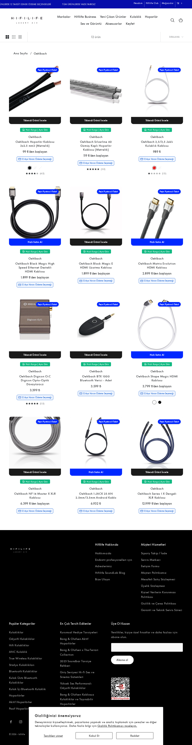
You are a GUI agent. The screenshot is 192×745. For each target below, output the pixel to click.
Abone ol (122, 659)
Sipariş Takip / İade (154, 553)
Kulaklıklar (16, 632)
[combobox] (180, 3)
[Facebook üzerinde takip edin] (11, 722)
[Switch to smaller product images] (13, 37)
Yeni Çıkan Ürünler (113, 17)
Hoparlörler (17, 695)
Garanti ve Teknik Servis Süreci (161, 610)
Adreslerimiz (103, 566)
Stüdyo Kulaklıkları (21, 664)
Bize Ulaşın (102, 579)
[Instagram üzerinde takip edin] (20, 722)
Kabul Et (94, 735)
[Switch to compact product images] (20, 37)
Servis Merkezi (150, 559)
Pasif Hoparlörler (20, 708)
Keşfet (130, 23)
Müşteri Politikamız (154, 572)
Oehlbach (35, 136)
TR (178, 3)
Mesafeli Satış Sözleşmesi (158, 579)
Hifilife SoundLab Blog (110, 572)
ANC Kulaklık (18, 651)
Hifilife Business (85, 17)
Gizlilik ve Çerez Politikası (158, 603)
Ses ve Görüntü (91, 23)
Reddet (134, 735)
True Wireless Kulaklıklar (25, 658)
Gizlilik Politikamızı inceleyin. (117, 725)
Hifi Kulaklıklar (19, 645)
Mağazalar (168, 3)
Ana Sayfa (21, 53)
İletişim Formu (150, 566)
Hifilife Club (152, 3)
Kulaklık (135, 17)
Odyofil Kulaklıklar (22, 638)
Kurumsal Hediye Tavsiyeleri (79, 632)
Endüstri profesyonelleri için (113, 559)
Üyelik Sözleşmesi (153, 585)
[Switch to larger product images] (7, 37)
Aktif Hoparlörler (20, 702)
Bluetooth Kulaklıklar (23, 671)
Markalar (64, 17)
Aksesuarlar (113, 23)
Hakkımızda (103, 553)
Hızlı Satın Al (35, 242)
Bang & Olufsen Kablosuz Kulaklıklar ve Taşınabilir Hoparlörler (77, 699)
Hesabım (138, 3)
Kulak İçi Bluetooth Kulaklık (27, 689)
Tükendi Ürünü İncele (34, 120)
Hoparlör (151, 17)
